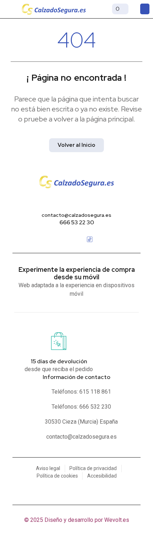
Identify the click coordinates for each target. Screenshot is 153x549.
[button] (9, 9)
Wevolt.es (116, 519)
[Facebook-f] (63, 239)
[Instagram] (76, 239)
